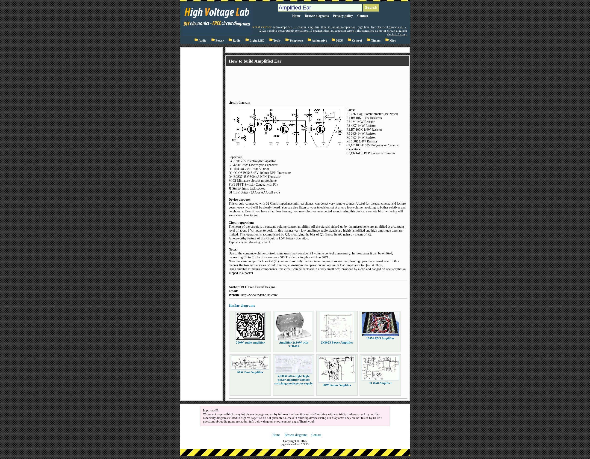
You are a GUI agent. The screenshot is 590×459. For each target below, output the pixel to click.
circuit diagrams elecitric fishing (397, 32)
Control (356, 40)
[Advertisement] (201, 117)
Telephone (296, 40)
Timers (375, 40)
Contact (362, 16)
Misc (392, 40)
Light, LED (256, 40)
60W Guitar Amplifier (337, 385)
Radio (236, 40)
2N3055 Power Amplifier (337, 342)
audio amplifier (282, 27)
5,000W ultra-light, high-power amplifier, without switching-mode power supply (293, 379)
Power (219, 40)
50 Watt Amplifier (380, 383)
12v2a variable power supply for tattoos (283, 30)
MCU (339, 40)
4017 (403, 27)
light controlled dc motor (370, 30)
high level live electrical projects (378, 27)
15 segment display (321, 30)
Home (296, 16)
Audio (202, 40)
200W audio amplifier (250, 342)
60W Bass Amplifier (250, 372)
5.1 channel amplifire (306, 27)
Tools (276, 40)
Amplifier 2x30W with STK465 (293, 344)
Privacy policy (343, 16)
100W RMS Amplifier (380, 338)
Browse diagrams (317, 16)
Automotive (319, 40)
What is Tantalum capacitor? (338, 27)
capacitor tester (344, 30)
